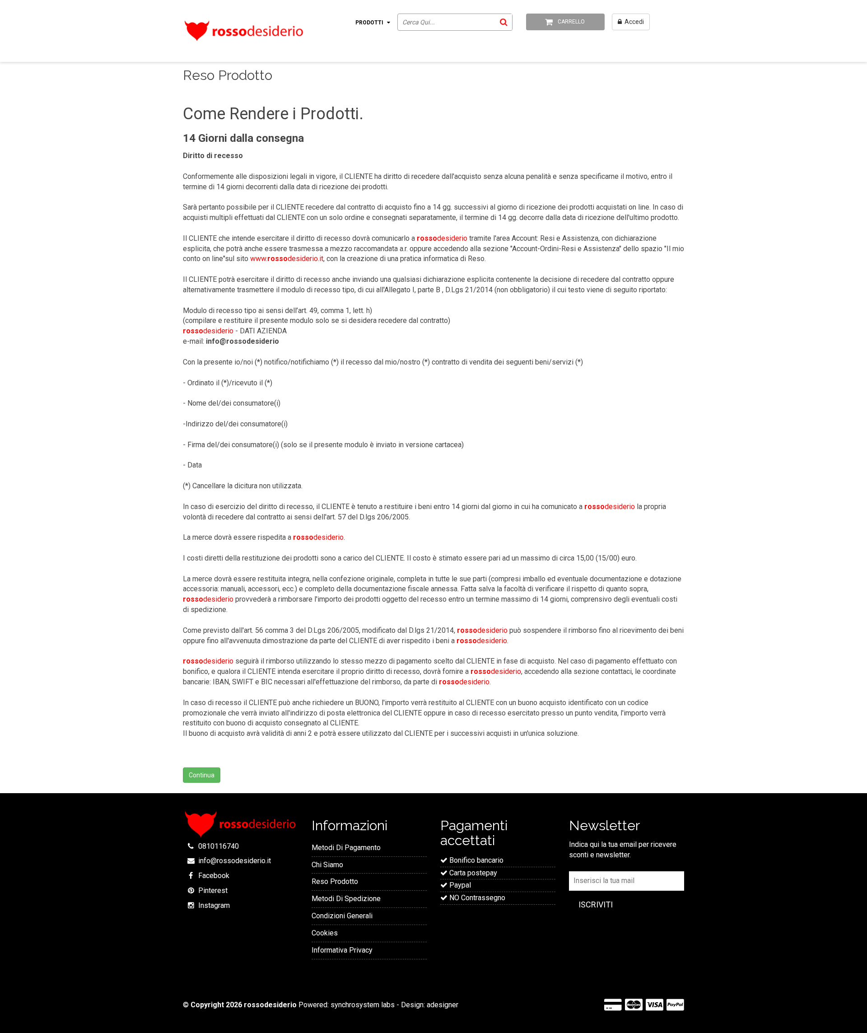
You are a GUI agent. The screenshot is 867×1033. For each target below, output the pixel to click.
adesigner (442, 1004)
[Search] (503, 22)
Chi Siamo (327, 864)
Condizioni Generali (342, 915)
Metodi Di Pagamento (346, 847)
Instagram (214, 905)
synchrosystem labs (363, 1004)
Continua (201, 775)
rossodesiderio (270, 1004)
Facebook (213, 875)
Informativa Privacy (342, 950)
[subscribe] (595, 905)
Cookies (325, 933)
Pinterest (213, 890)
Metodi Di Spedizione (346, 898)
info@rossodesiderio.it (234, 860)
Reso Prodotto (335, 881)
